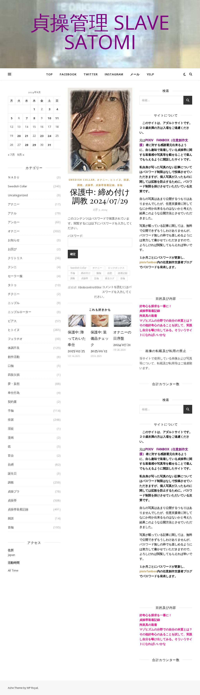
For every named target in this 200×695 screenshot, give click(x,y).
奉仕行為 (14, 393)
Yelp (150, 74)
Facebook (68, 74)
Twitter (91, 74)
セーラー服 (15, 276)
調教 (11, 482)
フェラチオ (15, 339)
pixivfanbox (148, 262)
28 (26, 145)
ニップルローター (19, 312)
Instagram (114, 74)
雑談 (11, 518)
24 (49, 136)
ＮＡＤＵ (14, 177)
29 (34, 145)
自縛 (11, 464)
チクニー (14, 294)
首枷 (11, 527)
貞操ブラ (14, 491)
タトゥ (12, 285)
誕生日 (12, 473)
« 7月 (11, 154)
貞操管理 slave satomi (100, 31)
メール (135, 74)
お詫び (12, 249)
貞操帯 (12, 500)
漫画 (11, 437)
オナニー (14, 231)
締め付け (85, 273)
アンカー (14, 222)
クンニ (12, 267)
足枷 (96, 278)
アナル (12, 213)
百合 (11, 455)
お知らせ (14, 240)
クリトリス (15, 258)
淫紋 (11, 428)
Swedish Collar (17, 186)
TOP (49, 74)
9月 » (20, 154)
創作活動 (14, 357)
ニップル (14, 303)
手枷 (11, 410)
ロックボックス (116, 267)
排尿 (11, 419)
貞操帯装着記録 (18, 509)
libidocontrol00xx (90, 287)
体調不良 (14, 348)
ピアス (12, 321)
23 (42, 136)
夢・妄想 (14, 384)
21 (26, 136)
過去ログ (109, 278)
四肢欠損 (14, 375)
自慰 (109, 273)
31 (49, 145)
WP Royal (32, 688)
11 (57, 118)
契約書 (12, 401)
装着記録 (122, 273)
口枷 (11, 366)
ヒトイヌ (14, 330)
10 (49, 118)
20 (19, 136)
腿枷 (98, 273)
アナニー (14, 204)
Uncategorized (18, 195)
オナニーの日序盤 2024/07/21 (122, 338)
